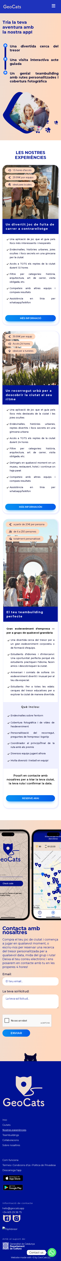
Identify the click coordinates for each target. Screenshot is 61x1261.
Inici (4, 1119)
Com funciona (10, 1160)
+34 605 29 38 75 (12, 1212)
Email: (6, 974)
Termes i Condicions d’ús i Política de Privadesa (29, 1165)
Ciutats (6, 1124)
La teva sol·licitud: (15, 991)
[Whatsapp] (51, 1252)
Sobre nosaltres (11, 1145)
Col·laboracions (10, 1140)
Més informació (30, 318)
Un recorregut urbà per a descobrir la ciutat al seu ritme (29, 395)
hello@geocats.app (13, 1208)
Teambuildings (10, 1135)
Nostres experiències (14, 1130)
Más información (30, 506)
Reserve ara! (30, 798)
